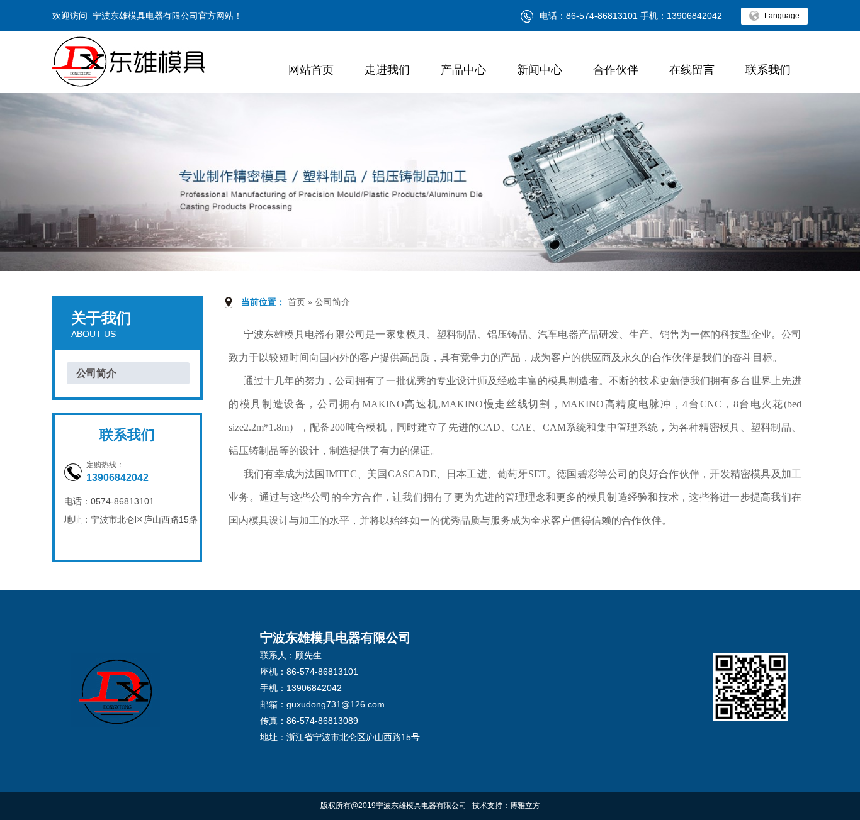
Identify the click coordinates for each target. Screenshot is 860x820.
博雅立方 (525, 805)
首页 (296, 302)
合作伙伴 (615, 70)
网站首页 (311, 70)
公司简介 (96, 373)
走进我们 (387, 70)
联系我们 (768, 70)
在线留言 (692, 70)
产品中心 (463, 70)
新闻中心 (539, 70)
